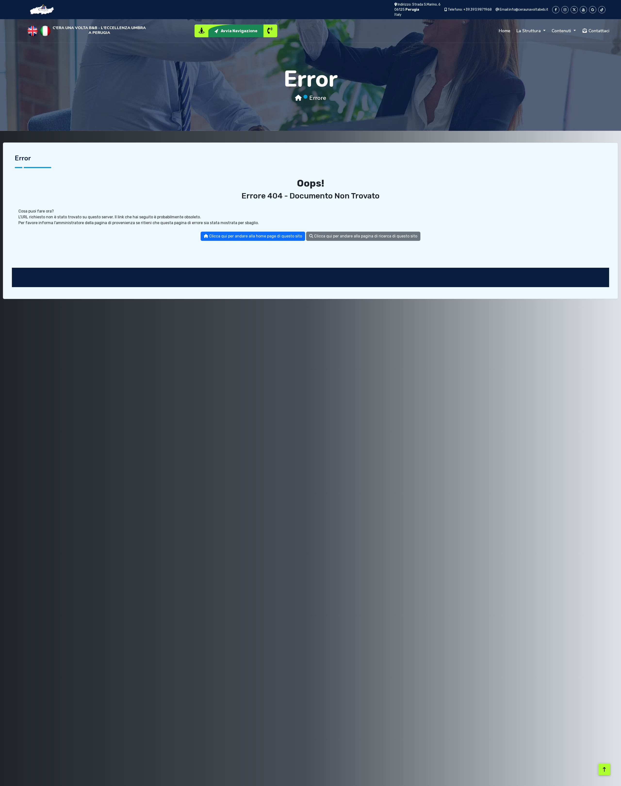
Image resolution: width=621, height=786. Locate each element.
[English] (32, 31)
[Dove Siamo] (202, 30)
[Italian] (45, 31)
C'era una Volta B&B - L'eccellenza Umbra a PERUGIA (99, 30)
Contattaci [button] (598, 31)
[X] (574, 9)
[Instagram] (565, 9)
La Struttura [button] (529, 31)
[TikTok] (601, 9)
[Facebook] (555, 9)
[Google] (592, 9)
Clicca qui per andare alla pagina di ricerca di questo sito (365, 236)
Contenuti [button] (562, 31)
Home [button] (504, 31)
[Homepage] (298, 98)
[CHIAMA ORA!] (270, 30)
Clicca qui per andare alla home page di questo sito (255, 236)
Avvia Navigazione (239, 31)
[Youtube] (583, 9)
